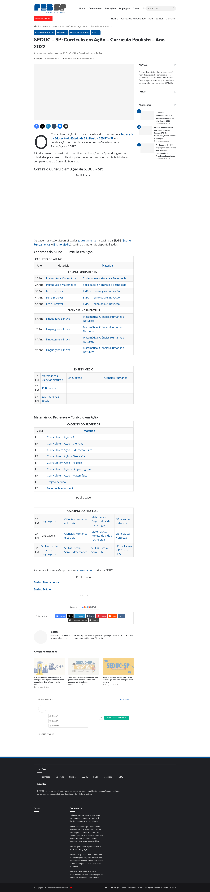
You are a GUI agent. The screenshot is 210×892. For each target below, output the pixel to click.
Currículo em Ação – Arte (62, 437)
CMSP (121, 777)
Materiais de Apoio (79, 32)
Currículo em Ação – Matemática (67, 475)
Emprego (123, 8)
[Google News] (89, 607)
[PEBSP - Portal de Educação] (50, 8)
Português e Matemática (61, 278)
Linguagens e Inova (58, 318)
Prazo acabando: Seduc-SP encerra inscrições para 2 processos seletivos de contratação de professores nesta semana (49, 680)
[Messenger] (59, 126)
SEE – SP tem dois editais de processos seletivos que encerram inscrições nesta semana (118, 679)
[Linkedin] (48, 126)
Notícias (73, 777)
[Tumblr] (54, 126)
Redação (39, 58)
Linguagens (75, 377)
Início (38, 26)
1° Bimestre (49, 388)
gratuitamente (87, 240)
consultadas (84, 570)
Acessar (125, 699)
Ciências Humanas (115, 377)
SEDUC (85, 777)
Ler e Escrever (54, 291)
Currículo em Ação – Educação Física (69, 450)
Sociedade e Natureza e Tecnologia (104, 278)
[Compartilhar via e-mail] (65, 126)
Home (82, 8)
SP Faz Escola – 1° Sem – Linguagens (50, 550)
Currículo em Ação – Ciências (65, 443)
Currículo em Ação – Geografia (66, 456)
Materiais (47, 26)
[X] (42, 126)
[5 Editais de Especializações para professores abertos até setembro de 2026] (147, 115)
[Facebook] (36, 126)
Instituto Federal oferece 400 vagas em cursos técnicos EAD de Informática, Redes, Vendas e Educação (164, 132)
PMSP (96, 777)
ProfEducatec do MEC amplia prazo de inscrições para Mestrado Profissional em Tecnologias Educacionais (166, 150)
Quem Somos (95, 8)
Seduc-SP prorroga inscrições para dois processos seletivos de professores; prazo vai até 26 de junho (83, 679)
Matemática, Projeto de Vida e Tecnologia (101, 521)
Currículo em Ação (44, 32)
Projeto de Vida (56, 482)
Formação (109, 8)
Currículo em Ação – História (65, 462)
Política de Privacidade (133, 18)
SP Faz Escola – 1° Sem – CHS (124, 550)
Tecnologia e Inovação (60, 488)
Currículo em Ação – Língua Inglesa (69, 469)
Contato (136, 8)
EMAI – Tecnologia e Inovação (101, 291)
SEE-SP (95, 32)
